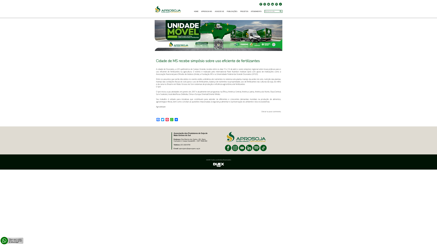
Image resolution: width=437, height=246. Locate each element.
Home (196, 11)
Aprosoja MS (206, 11)
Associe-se (219, 11)
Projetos (244, 11)
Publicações (232, 11)
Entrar (264, 111)
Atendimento (256, 11)
